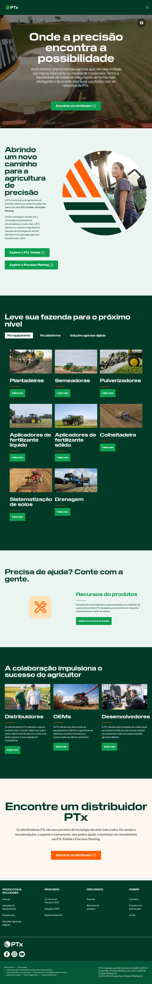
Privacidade (22, 967)
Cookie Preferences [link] (49, 975)
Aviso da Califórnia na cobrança (18, 972)
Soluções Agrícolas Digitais (11, 923)
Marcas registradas (31, 975)
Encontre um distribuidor (135, 907)
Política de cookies (13, 975)
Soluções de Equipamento (9, 907)
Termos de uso (9, 967)
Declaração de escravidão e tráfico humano (50, 972)
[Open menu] (147, 7)
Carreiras (133, 899)
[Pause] (141, 22)
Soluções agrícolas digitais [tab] (88, 335)
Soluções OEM (52, 908)
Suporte (91, 899)
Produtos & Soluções (12, 891)
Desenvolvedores (53, 914)
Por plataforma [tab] (50, 335)
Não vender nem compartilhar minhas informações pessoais (29, 970)
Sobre (134, 889)
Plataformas (8, 915)
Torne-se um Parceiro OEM (52, 901)
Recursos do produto (93, 907)
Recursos (95, 889)
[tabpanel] (76, 438)
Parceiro (52, 889)
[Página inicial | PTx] (12, 7)
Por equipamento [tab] (19, 335)
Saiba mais (17, 393)
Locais (132, 914)
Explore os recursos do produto (93, 621)
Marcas (6, 899)
